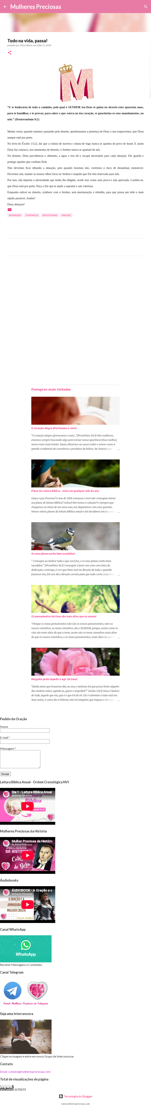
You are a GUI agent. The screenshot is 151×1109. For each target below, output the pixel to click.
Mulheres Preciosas (35, 6)
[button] (9, 52)
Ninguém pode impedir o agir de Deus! (54, 679)
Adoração (15, 215)
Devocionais (50, 215)
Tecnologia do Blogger (77, 1096)
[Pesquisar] (66, 6)
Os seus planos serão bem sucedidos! (53, 553)
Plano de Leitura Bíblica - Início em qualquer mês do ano (65, 490)
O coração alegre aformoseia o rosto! (54, 428)
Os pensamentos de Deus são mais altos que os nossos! (63, 616)
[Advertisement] (75, 293)
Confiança (31, 215)
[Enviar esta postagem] (9, 211)
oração (66, 215)
